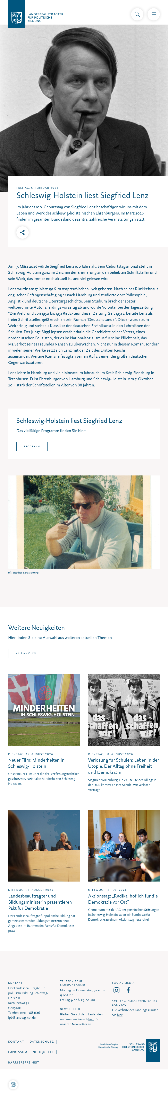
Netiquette (43, 1052)
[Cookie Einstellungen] (13, 1084)
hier (91, 1019)
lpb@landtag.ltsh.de (22, 1017)
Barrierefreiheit (24, 1062)
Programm (32, 446)
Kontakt (16, 1041)
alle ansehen (26, 653)
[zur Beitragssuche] (137, 14)
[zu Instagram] (116, 990)
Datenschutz (42, 1041)
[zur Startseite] (84, 13)
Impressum (17, 1052)
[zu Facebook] (128, 990)
